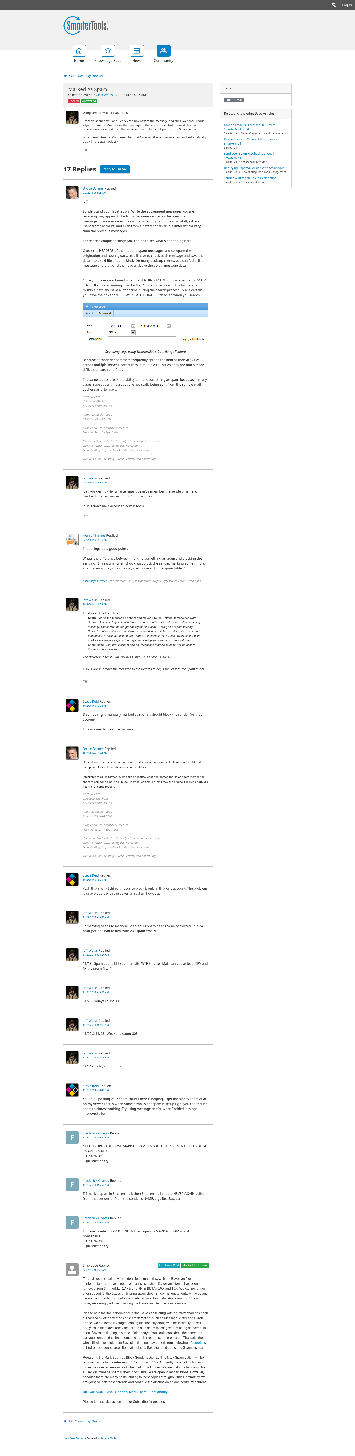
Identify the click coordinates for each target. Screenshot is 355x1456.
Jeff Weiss (105, 95)
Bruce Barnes (93, 188)
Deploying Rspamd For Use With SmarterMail (255, 168)
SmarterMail (234, 100)
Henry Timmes (94, 535)
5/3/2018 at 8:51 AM (94, 1270)
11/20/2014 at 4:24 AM (96, 954)
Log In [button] (347, 5)
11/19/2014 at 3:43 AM (96, 917)
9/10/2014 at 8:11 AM (95, 539)
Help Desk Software (74, 1438)
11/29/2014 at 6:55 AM (96, 1137)
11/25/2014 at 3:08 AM (96, 1057)
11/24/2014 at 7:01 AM (96, 1025)
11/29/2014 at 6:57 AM (96, 1222)
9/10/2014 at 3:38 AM (95, 482)
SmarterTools (108, 1438)
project (199, 1342)
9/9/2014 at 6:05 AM (94, 192)
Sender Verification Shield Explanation (250, 178)
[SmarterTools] (85, 25)
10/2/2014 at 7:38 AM (95, 705)
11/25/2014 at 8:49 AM (96, 1090)
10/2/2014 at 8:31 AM (95, 879)
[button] (334, 5)
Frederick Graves (96, 1133)
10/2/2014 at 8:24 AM (95, 753)
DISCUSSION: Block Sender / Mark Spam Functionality (125, 1392)
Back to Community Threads (83, 76)
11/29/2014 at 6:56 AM (96, 1185)
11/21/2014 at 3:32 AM (96, 992)
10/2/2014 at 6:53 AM (95, 604)
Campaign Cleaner (95, 581)
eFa (191, 1342)
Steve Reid (91, 701)
